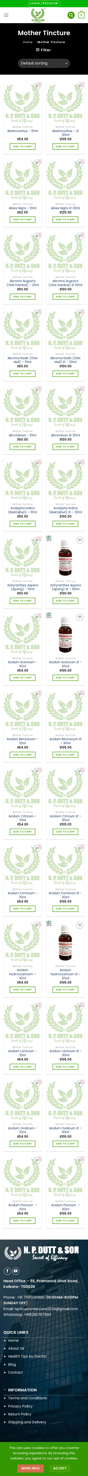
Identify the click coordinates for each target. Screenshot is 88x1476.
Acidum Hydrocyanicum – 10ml (22, 974)
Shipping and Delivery (27, 1422)
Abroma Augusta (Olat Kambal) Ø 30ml (65, 283)
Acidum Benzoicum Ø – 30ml (65, 741)
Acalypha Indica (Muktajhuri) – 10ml (22, 510)
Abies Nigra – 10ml (22, 208)
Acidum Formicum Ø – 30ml (65, 895)
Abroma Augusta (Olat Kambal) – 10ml (22, 283)
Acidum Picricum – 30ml (65, 1207)
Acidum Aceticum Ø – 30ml (65, 664)
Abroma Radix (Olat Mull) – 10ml (22, 360)
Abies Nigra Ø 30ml (65, 208)
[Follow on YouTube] (15, 1271)
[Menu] (6, 15)
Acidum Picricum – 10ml (22, 1207)
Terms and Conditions (27, 1398)
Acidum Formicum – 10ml (23, 895)
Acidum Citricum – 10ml (23, 818)
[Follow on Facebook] (7, 1271)
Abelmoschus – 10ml (22, 131)
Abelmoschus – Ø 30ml (65, 133)
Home (28, 42)
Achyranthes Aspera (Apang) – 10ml (22, 587)
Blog (12, 1364)
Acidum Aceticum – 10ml (22, 664)
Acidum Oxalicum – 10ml (22, 1130)
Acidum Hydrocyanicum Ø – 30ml (66, 974)
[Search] (71, 15)
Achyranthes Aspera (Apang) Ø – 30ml (65, 587)
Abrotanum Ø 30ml (65, 435)
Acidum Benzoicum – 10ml (22, 741)
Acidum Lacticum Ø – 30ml (65, 1053)
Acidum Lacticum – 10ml (22, 1053)
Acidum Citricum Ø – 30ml (65, 818)
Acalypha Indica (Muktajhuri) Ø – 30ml (65, 510)
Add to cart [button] (22, 146)
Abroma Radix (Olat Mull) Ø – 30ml (65, 360)
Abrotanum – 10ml (22, 435)
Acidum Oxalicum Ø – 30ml (65, 1130)
